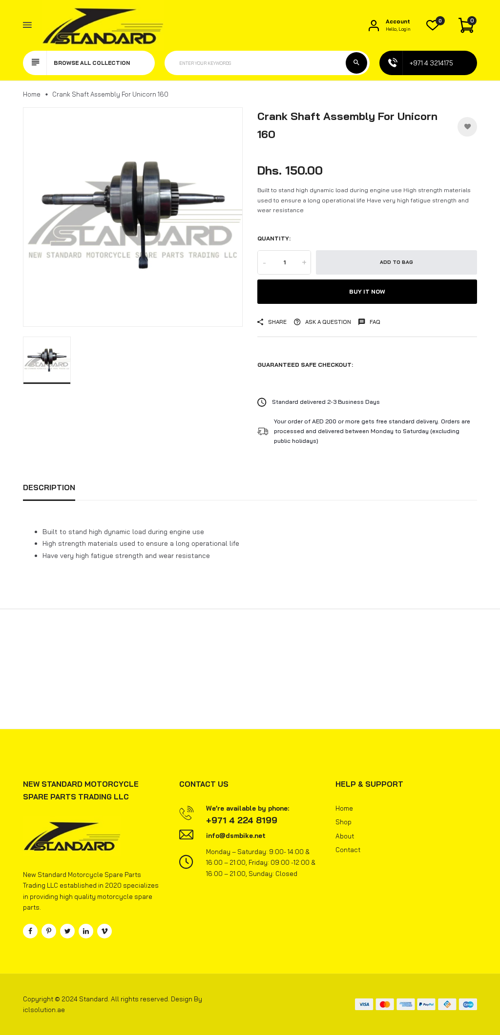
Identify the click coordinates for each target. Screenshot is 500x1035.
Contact (347, 850)
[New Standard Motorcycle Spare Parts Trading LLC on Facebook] (30, 931)
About (344, 836)
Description (49, 487)
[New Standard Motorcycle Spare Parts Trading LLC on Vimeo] (104, 931)
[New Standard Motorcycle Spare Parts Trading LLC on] (86, 931)
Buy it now (367, 291)
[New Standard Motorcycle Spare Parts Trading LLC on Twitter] (67, 931)
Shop (343, 822)
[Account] (374, 25)
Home (32, 94)
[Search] (356, 63)
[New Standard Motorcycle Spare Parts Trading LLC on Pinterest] (49, 931)
